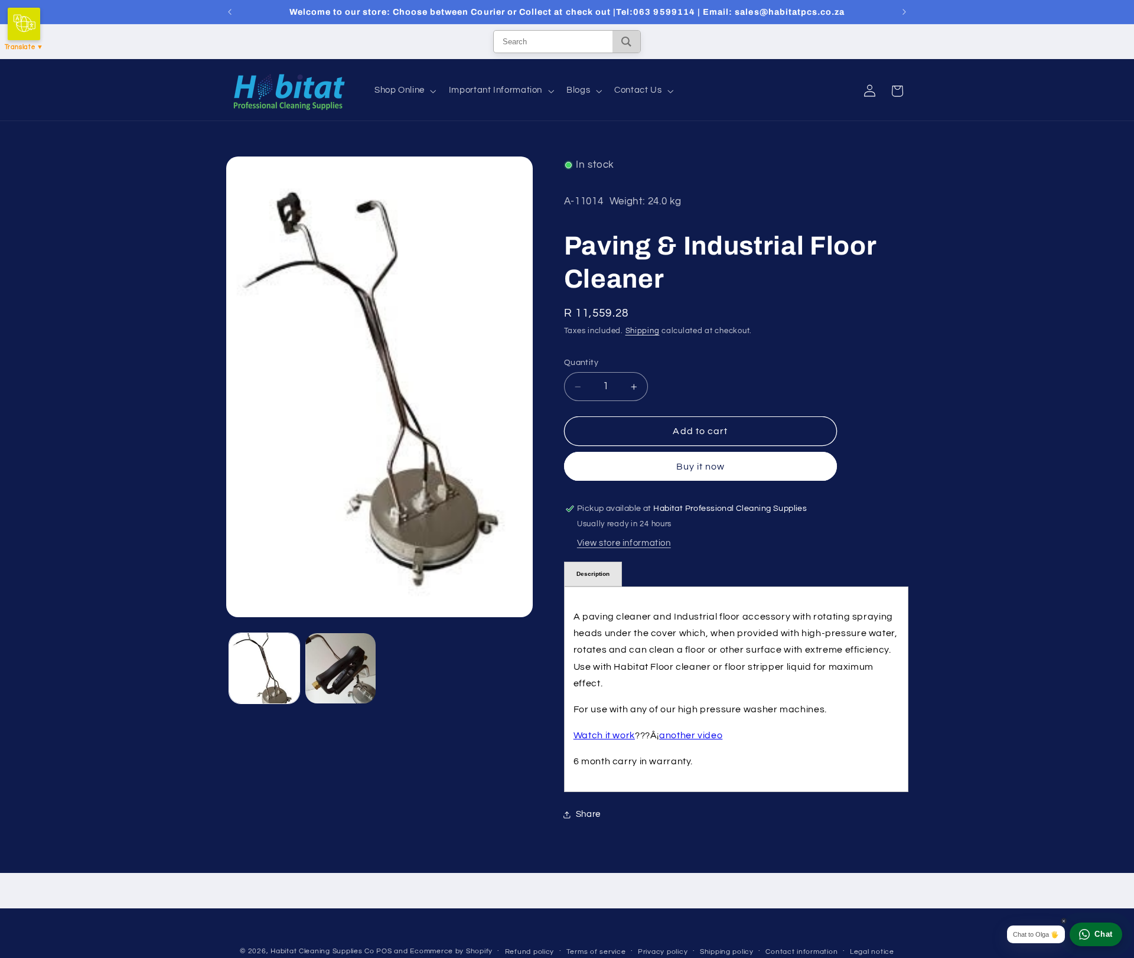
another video (690, 735)
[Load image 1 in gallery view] (264, 668)
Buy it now (700, 466)
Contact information (801, 952)
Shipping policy (727, 952)
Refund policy (530, 952)
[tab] (593, 574)
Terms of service (596, 952)
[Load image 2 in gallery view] (340, 668)
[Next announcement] (904, 12)
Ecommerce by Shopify (451, 951)
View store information (624, 543)
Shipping (642, 331)
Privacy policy (662, 952)
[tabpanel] (736, 689)
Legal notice (872, 952)
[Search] (626, 42)
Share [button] (588, 814)
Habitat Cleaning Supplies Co (322, 951)
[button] (404, 91)
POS (384, 951)
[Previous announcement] (230, 12)
